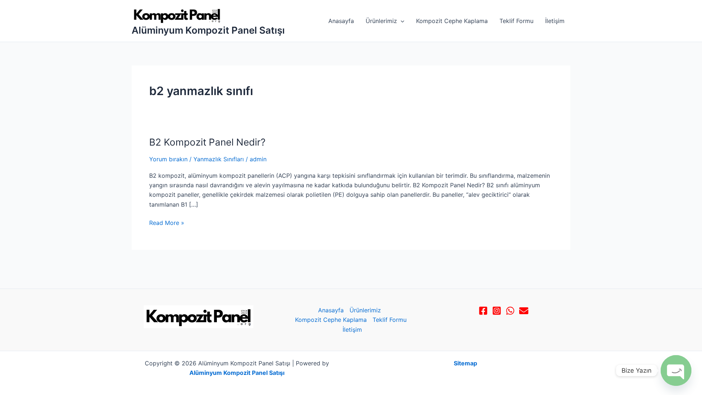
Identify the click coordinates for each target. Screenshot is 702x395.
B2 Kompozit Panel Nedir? (207, 142)
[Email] (523, 310)
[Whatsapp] (510, 310)
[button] (400, 20)
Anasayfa (341, 21)
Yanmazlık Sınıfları (218, 159)
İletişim (555, 21)
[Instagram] (496, 310)
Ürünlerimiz (381, 21)
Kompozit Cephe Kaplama (452, 21)
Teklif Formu (516, 21)
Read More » (166, 222)
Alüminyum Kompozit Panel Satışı (208, 30)
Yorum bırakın (168, 159)
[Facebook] (483, 310)
